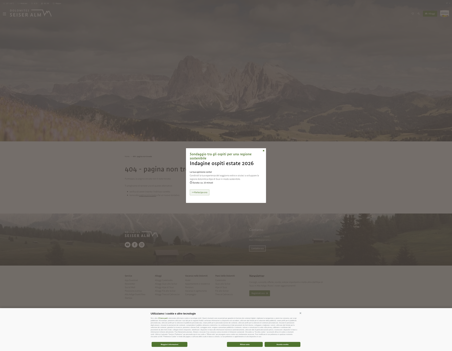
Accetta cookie (282, 344)
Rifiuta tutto (245, 344)
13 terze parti (163, 318)
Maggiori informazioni (169, 344)
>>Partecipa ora (199, 192)
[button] (300, 313)
